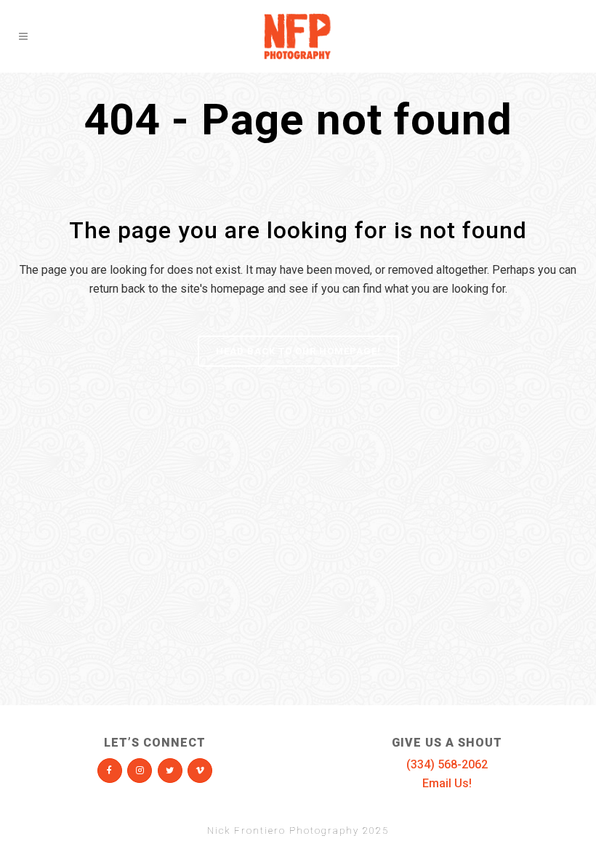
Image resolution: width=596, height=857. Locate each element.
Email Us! (447, 783)
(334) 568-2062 (447, 764)
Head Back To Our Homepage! (298, 351)
